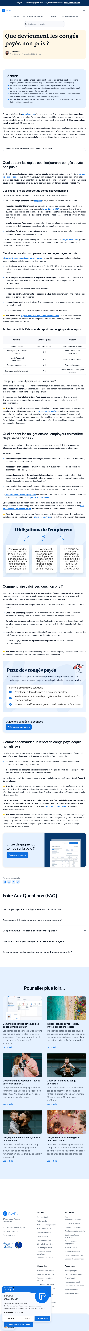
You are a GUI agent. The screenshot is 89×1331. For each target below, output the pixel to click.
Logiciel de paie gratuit (46, 1284)
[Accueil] (7, 10)
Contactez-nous (12, 1231)
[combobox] (44, 24)
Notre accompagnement (46, 1225)
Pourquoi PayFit (43, 1217)
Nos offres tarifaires (72, 1251)
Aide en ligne (10, 1235)
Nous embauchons (44, 1240)
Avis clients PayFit (44, 1229)
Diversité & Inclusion (44, 1244)
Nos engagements (44, 1232)
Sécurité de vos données (74, 1259)
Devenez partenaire (44, 1248)
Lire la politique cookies (13, 1312)
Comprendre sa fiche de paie (45, 1279)
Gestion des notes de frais (75, 1231)
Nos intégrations (71, 1247)
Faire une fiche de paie (45, 1270)
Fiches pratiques (71, 1270)
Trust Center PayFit (72, 1293)
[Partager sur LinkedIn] (4, 882)
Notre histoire (42, 1221)
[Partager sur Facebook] (9, 882)
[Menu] (84, 10)
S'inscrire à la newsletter (74, 1286)
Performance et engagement (71, 1242)
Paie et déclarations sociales (73, 1218)
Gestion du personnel (73, 1227)
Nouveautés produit (72, 1282)
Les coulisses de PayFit (74, 1274)
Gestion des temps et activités (72, 1236)
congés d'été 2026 (70, 239)
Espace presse (42, 1236)
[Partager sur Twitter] (13, 882)
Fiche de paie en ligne (45, 1274)
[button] (9, 1327)
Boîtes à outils (70, 1278)
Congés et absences (72, 1223)
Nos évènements (71, 1290)
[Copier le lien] (18, 882)
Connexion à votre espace (15, 1227)
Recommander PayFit (45, 1258)
